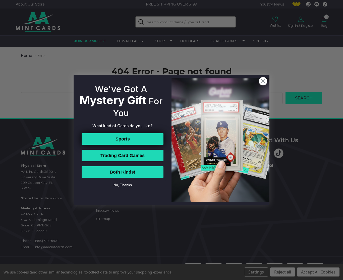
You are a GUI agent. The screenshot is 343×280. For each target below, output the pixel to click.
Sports (123, 139)
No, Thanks (122, 185)
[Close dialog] (263, 81)
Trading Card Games (122, 155)
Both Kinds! (122, 172)
